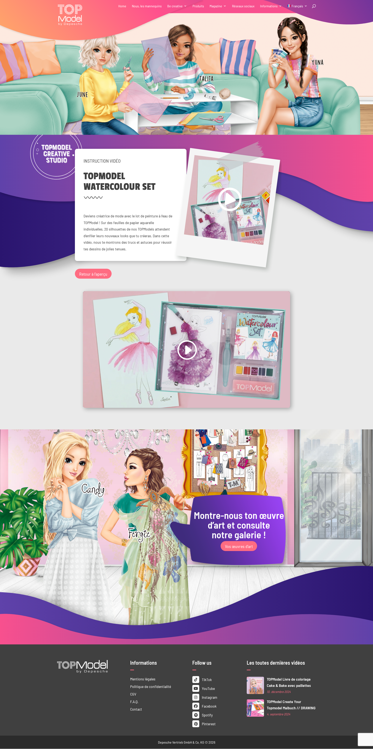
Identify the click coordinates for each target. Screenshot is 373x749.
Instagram (209, 697)
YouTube (208, 688)
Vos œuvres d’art (239, 546)
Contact (136, 709)
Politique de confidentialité (150, 686)
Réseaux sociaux (243, 6)
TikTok (206, 679)
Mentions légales (142, 678)
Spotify (207, 714)
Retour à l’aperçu (93, 273)
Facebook (209, 705)
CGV (133, 693)
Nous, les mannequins (147, 6)
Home (122, 6)
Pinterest (208, 723)
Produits (198, 6)
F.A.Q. (134, 701)
